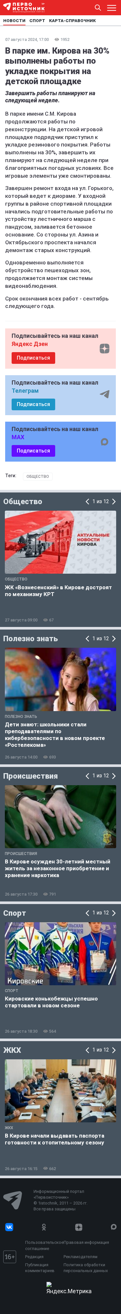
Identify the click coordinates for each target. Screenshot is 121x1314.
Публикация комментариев (40, 1267)
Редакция (34, 1256)
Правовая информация (86, 1242)
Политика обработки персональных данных (86, 1267)
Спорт (14, 913)
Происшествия (30, 776)
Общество (37, 476)
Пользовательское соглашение (42, 1245)
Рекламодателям (80, 1256)
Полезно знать (30, 638)
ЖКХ (12, 1050)
